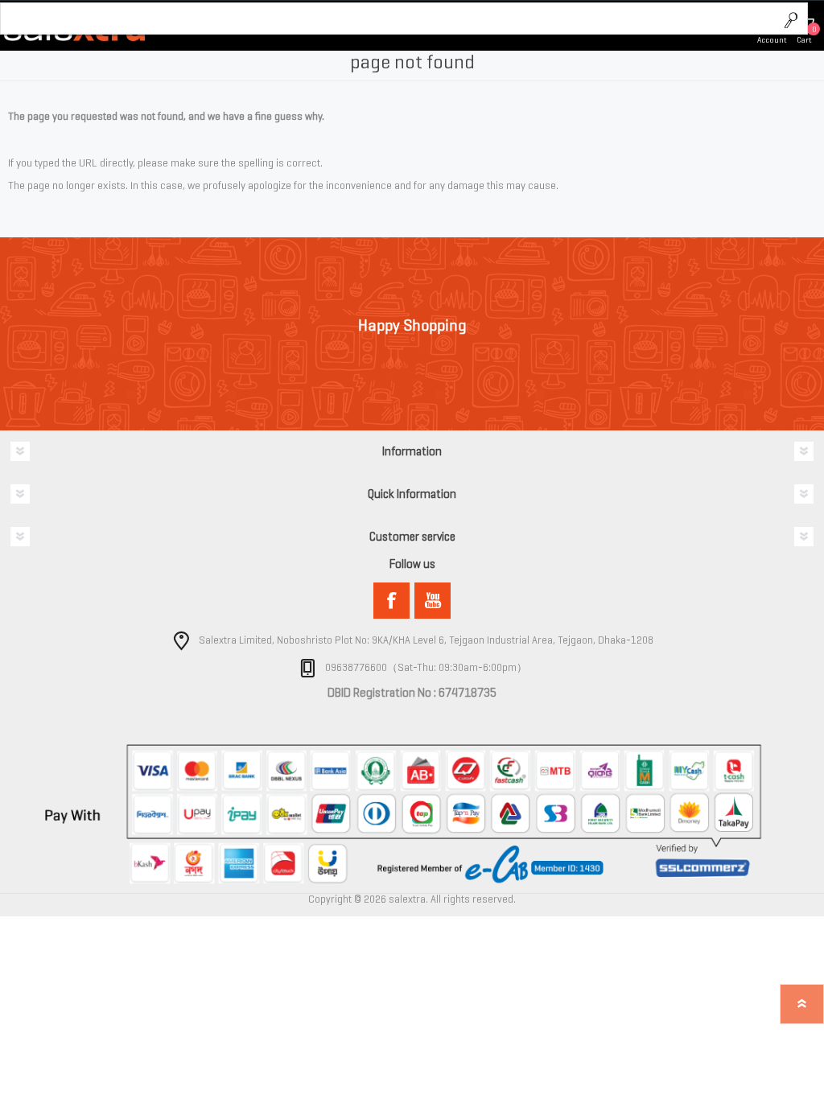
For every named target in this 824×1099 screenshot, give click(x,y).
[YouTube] (432, 600)
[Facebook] (391, 600)
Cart (804, 40)
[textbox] (388, 19)
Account (772, 40)
